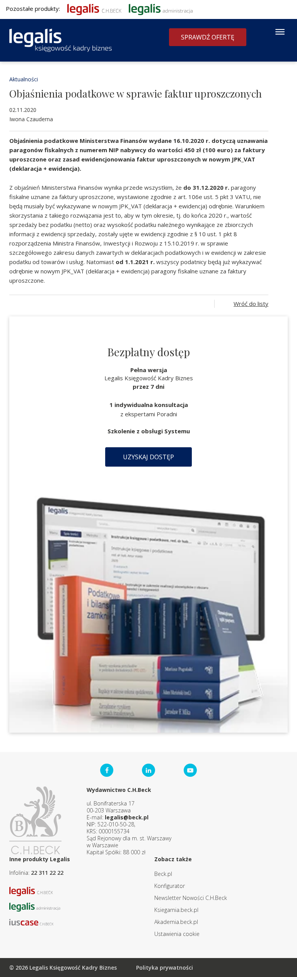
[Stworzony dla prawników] (94, 8)
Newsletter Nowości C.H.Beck (190, 897)
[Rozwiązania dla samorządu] (161, 8)
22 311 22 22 (47, 872)
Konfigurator (169, 885)
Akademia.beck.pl (176, 921)
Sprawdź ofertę (207, 37)
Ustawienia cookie (177, 934)
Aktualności (23, 79)
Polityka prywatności (164, 967)
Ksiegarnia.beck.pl (176, 909)
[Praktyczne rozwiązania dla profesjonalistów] (60, 40)
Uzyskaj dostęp (148, 457)
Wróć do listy (251, 303)
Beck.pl (163, 873)
